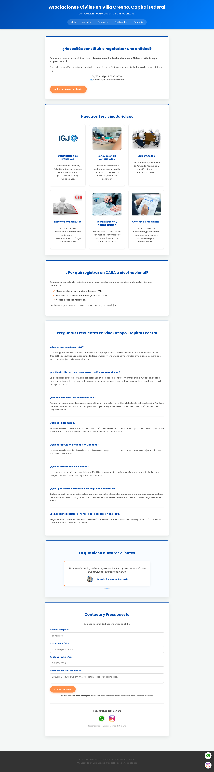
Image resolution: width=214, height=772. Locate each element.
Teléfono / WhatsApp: (61, 657)
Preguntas (103, 22)
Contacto (138, 22)
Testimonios (121, 22)
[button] (105, 588)
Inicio (73, 22)
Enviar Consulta (62, 689)
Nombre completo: (59, 629)
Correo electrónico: (60, 643)
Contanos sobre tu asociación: (65, 670)
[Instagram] (208, 766)
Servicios (86, 22)
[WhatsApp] (208, 756)
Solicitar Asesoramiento (68, 89)
